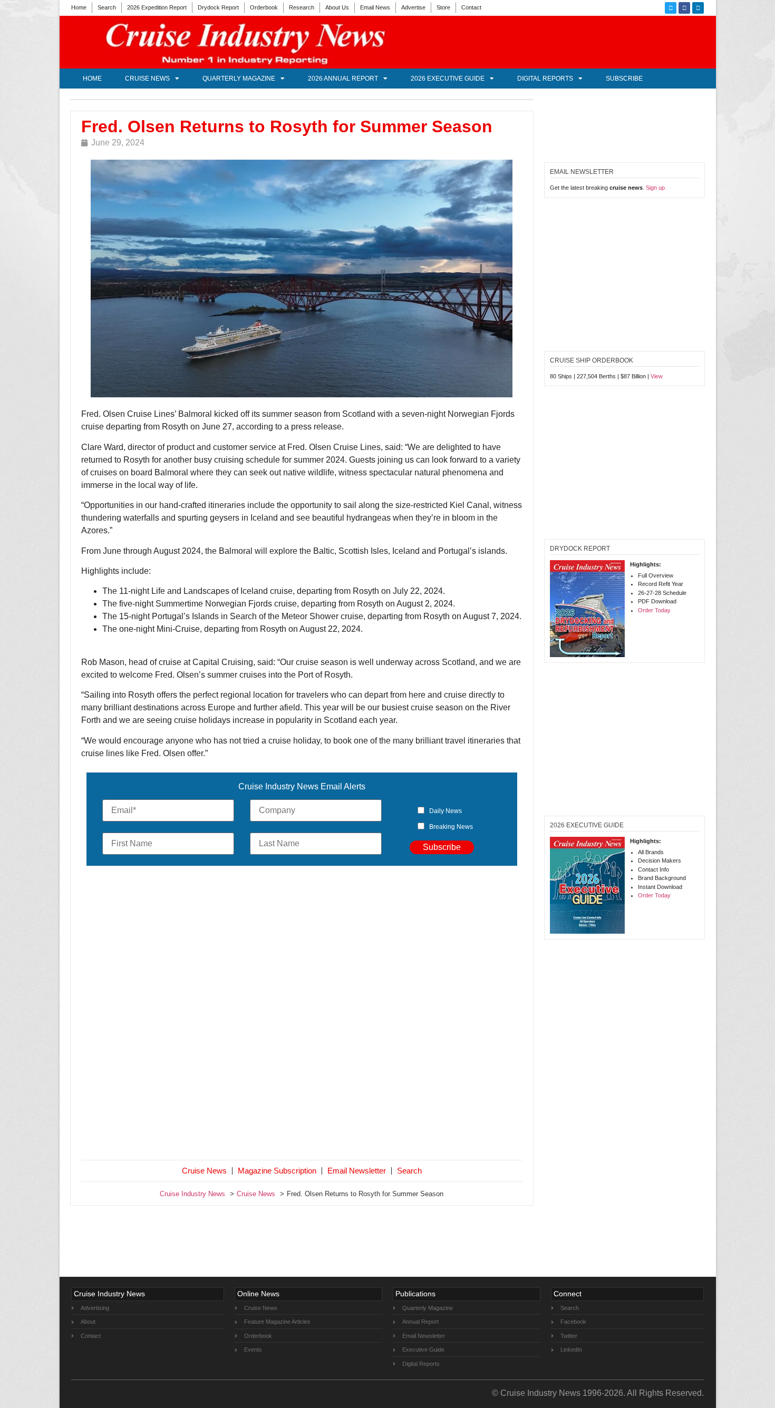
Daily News (445, 811)
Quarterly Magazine (238, 78)
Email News (375, 7)
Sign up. (656, 187)
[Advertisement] (302, 1015)
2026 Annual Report (343, 78)
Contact (471, 7)
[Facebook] (684, 8)
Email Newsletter (356, 1170)
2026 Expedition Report (157, 7)
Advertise (413, 7)
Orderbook (264, 7)
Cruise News (147, 78)
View (657, 376)
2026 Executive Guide (448, 78)
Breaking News (451, 826)
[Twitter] (670, 8)
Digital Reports (545, 78)
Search (107, 7)
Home (78, 7)
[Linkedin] (698, 8)
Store (443, 7)
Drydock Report (218, 7)
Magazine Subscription (277, 1170)
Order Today (654, 610)
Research (301, 7)
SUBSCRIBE (624, 78)
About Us (337, 7)
